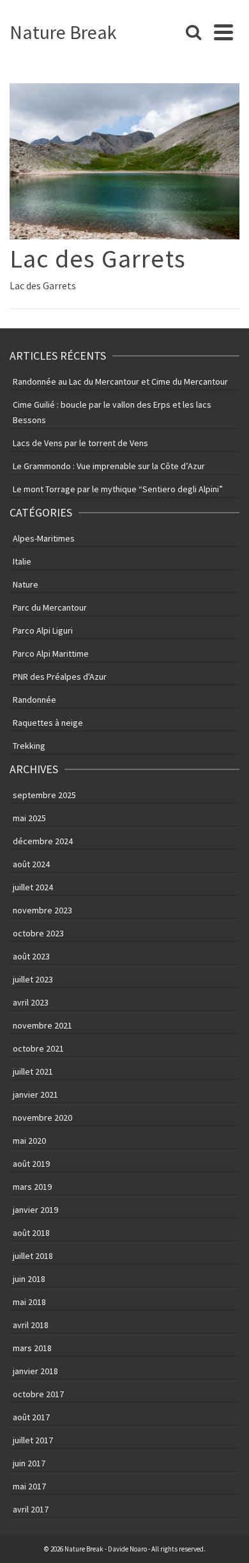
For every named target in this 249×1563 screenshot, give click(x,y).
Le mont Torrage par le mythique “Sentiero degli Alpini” (118, 489)
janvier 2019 (35, 1209)
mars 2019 (32, 1186)
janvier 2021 (35, 1094)
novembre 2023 (42, 910)
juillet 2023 (33, 979)
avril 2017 (31, 1509)
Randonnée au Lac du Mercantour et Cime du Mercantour (120, 381)
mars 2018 (32, 1348)
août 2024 (31, 864)
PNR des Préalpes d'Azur (60, 676)
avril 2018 (31, 1325)
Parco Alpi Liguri (43, 630)
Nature (25, 584)
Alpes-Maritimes (44, 538)
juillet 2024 (33, 887)
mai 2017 (29, 1486)
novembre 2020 (42, 1117)
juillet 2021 (33, 1071)
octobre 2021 (38, 1048)
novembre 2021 (42, 1025)
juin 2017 (29, 1463)
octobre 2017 (38, 1394)
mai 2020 (29, 1140)
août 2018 (31, 1232)
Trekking (29, 745)
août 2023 (31, 956)
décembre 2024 (43, 841)
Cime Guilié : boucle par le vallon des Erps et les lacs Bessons (112, 412)
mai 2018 (29, 1302)
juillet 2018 (33, 1256)
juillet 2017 (33, 1440)
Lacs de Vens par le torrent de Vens (80, 443)
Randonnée (34, 699)
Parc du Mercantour (50, 607)
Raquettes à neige (48, 722)
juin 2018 (29, 1279)
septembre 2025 (44, 795)
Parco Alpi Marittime (51, 653)
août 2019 (31, 1163)
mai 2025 (29, 818)
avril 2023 (31, 1002)
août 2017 (31, 1417)
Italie (22, 561)
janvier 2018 (35, 1371)
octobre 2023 (38, 933)
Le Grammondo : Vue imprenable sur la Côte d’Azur (109, 466)
